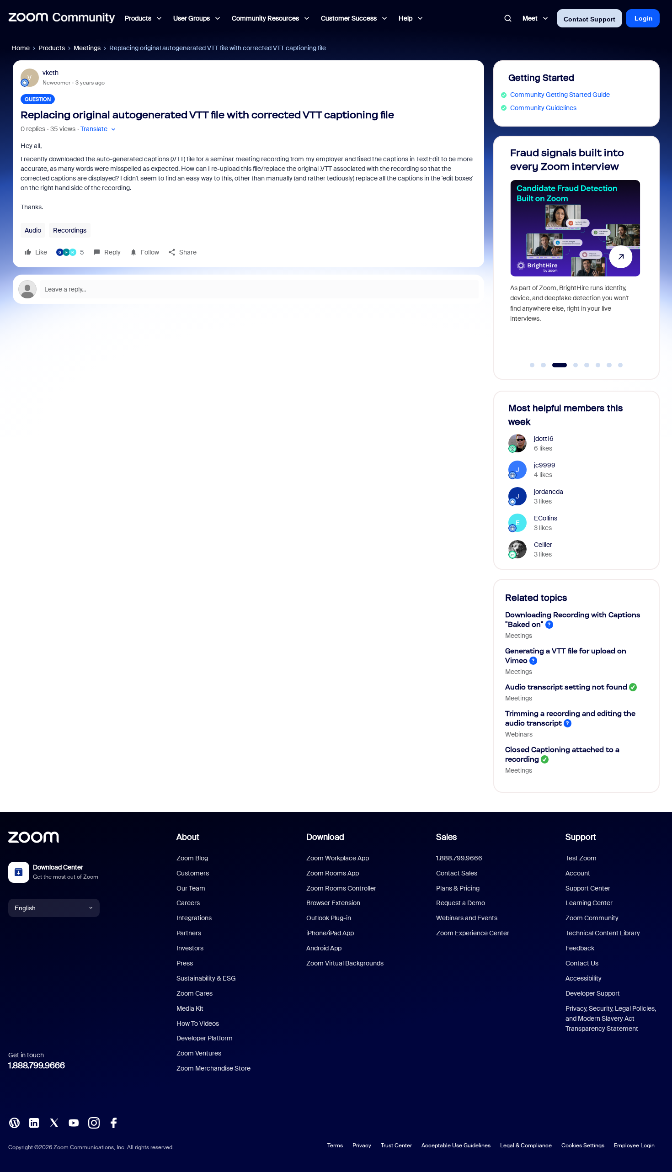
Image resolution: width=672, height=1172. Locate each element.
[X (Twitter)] (54, 1122)
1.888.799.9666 (36, 1065)
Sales (446, 837)
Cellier (543, 545)
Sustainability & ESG (206, 978)
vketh (51, 73)
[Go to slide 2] (543, 365)
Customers (192, 873)
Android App (323, 948)
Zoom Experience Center (472, 933)
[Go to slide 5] (587, 365)
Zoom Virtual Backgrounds (345, 963)
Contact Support (589, 19)
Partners (188, 933)
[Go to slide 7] (609, 365)
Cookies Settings (582, 1145)
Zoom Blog (192, 858)
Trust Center (396, 1145)
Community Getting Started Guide (560, 94)
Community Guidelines (543, 108)
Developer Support (592, 993)
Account (577, 873)
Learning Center (589, 903)
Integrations (194, 918)
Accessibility (583, 978)
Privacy (361, 1145)
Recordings (69, 230)
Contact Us (581, 963)
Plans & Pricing (458, 888)
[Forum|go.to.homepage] (61, 18)
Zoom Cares (194, 993)
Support (580, 837)
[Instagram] (94, 1122)
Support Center (587, 888)
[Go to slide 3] (554, 365)
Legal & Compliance (526, 1145)
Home (20, 48)
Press (184, 963)
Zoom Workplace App (337, 858)
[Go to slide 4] (571, 365)
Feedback (579, 948)
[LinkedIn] (34, 1122)
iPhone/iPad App (330, 933)
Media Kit (189, 1008)
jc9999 (544, 465)
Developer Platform (204, 1038)
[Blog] (14, 1122)
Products (51, 48)
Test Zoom (581, 858)
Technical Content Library (602, 933)
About (187, 837)
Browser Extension (333, 903)
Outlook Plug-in (328, 918)
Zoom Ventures (198, 1053)
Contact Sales (456, 873)
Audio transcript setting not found (566, 687)
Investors (189, 948)
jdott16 (544, 439)
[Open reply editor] (248, 289)
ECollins (545, 518)
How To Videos (197, 1023)
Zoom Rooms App (332, 873)
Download (325, 837)
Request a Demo (460, 903)
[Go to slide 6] (598, 365)
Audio (33, 230)
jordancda (548, 492)
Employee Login (634, 1145)
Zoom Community (592, 918)
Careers (188, 903)
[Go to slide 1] (532, 365)
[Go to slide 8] (620, 365)
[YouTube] (74, 1122)
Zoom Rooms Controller (341, 888)
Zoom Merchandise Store (213, 1068)
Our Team (190, 888)
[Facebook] (113, 1122)
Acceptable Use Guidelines (456, 1145)
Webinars (519, 734)
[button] (98, 129)
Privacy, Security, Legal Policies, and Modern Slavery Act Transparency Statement (610, 1018)
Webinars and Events (466, 918)
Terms (335, 1145)
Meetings (87, 48)
